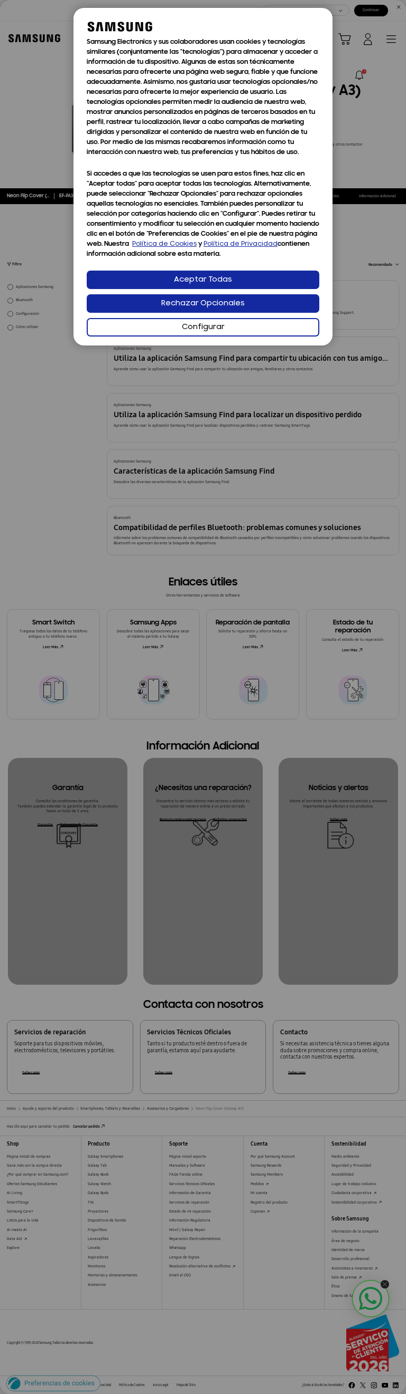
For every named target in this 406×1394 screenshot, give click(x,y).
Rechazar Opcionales (203, 303)
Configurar (203, 327)
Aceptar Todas (203, 280)
